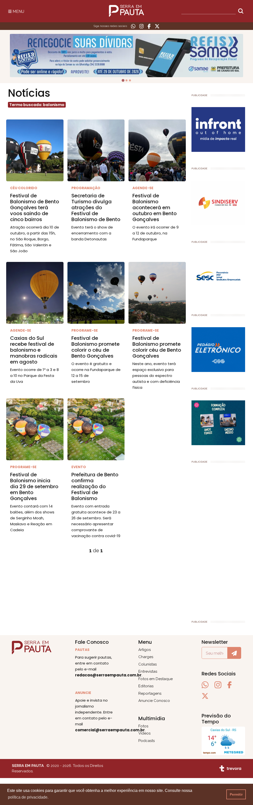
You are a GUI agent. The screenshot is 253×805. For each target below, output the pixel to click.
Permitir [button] (236, 794)
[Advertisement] (218, 539)
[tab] (123, 80)
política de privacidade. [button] (28, 797)
